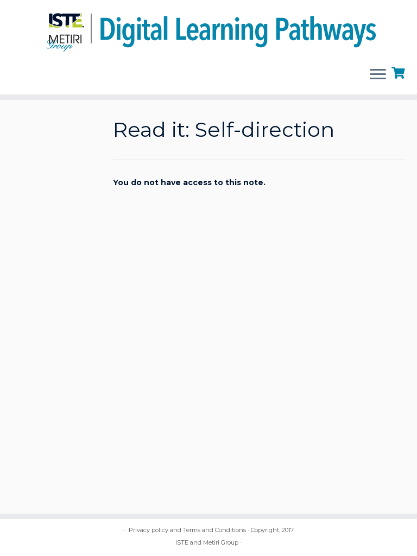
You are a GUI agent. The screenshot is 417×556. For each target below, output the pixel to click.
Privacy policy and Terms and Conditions (187, 530)
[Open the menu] (378, 75)
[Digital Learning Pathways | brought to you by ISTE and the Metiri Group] (208, 29)
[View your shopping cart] (399, 72)
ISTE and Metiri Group (206, 542)
